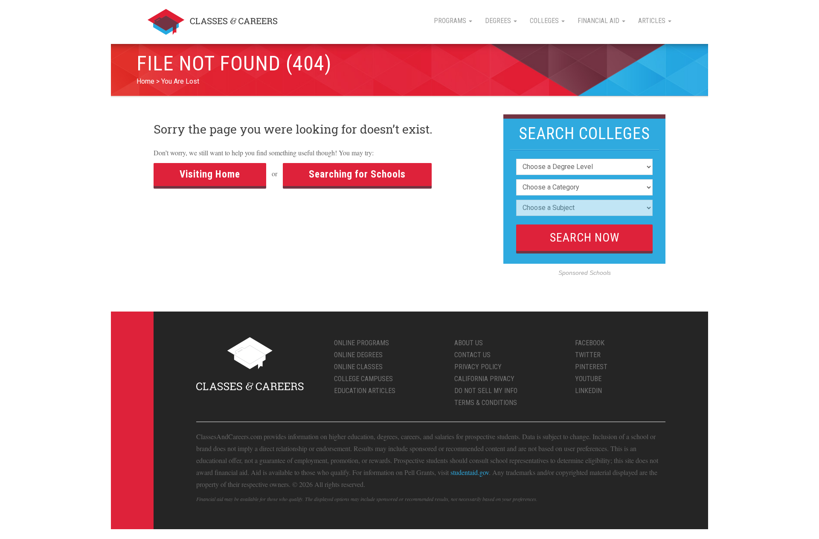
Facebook (589, 343)
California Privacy (484, 379)
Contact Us (472, 355)
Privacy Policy (478, 367)
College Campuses (363, 379)
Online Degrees (358, 355)
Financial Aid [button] (599, 21)
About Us (468, 343)
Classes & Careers (212, 22)
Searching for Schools (357, 174)
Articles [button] (652, 21)
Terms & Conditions (485, 403)
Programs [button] (451, 21)
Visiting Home (210, 174)
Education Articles (364, 391)
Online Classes (358, 367)
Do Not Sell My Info (485, 391)
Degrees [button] (499, 21)
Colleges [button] (545, 21)
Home (145, 81)
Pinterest (591, 367)
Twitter (588, 355)
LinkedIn (588, 391)
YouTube (588, 379)
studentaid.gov (469, 472)
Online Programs (361, 343)
